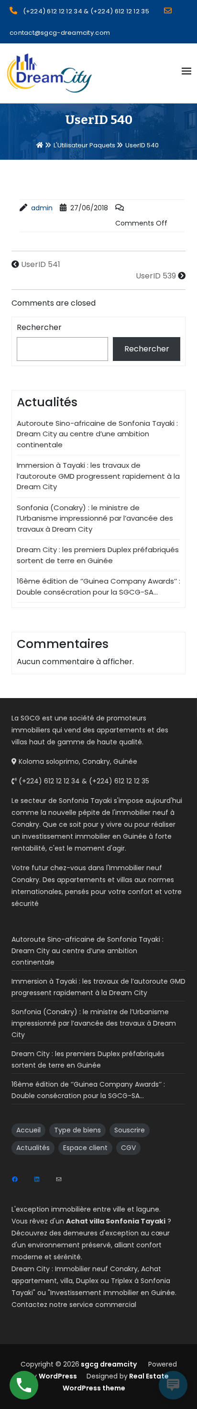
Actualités (33, 1147)
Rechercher (39, 327)
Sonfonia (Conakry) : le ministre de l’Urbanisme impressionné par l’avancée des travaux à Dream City (95, 518)
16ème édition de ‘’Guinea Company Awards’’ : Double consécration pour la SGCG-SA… (98, 586)
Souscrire (129, 1130)
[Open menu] (186, 71)
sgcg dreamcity (108, 1364)
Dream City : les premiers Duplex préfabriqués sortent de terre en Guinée (98, 555)
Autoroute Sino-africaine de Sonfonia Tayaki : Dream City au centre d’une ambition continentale (97, 434)
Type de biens (77, 1130)
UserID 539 (156, 275)
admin (42, 208)
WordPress (58, 1376)
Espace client (85, 1147)
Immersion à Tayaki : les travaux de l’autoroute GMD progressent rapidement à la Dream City (98, 476)
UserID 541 (40, 264)
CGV (128, 1147)
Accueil (28, 1130)
